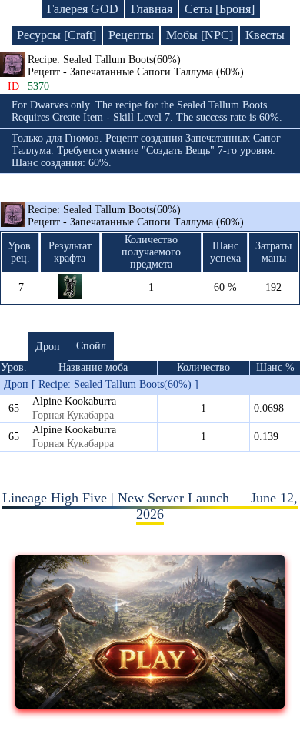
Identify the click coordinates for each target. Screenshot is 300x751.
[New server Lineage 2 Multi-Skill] (150, 704)
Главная (151, 8)
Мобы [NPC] (199, 35)
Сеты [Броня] (220, 8)
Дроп (47, 346)
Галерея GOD (82, 8)
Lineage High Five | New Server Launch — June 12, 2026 (150, 506)
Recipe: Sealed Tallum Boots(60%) (136, 216)
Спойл (91, 346)
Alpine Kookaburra (74, 401)
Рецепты (131, 35)
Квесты (265, 35)
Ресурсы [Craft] (56, 35)
